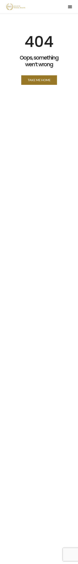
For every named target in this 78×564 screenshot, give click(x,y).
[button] (70, 6)
